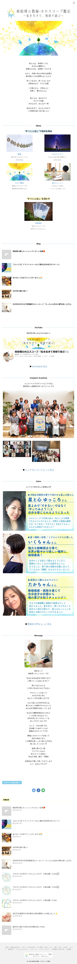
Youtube (65, 947)
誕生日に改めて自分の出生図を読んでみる (29, 927)
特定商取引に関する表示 (58, 949)
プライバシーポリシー (44, 949)
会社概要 (68, 949)
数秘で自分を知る (15, 947)
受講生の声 (11, 949)
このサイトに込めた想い (11, 782)
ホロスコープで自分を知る (28, 947)
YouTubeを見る (39, 366)
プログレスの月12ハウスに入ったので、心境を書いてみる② (36, 887)
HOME (7, 947)
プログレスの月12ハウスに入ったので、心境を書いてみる (35, 900)
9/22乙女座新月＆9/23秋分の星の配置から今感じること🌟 (35, 913)
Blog (60, 947)
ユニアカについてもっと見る (39, 469)
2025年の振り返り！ (20, 291)
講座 (56, 947)
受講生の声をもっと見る (39, 624)
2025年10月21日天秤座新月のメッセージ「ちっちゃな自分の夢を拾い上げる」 (42, 304)
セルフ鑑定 (19, 183)
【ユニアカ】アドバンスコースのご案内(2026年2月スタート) (36, 264)
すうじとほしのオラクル (22, 949)
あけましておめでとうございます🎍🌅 (27, 277)
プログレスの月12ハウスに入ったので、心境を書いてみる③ (36, 874)
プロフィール (33, 949)
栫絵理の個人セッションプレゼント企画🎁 (29, 251)
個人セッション (49, 947)
